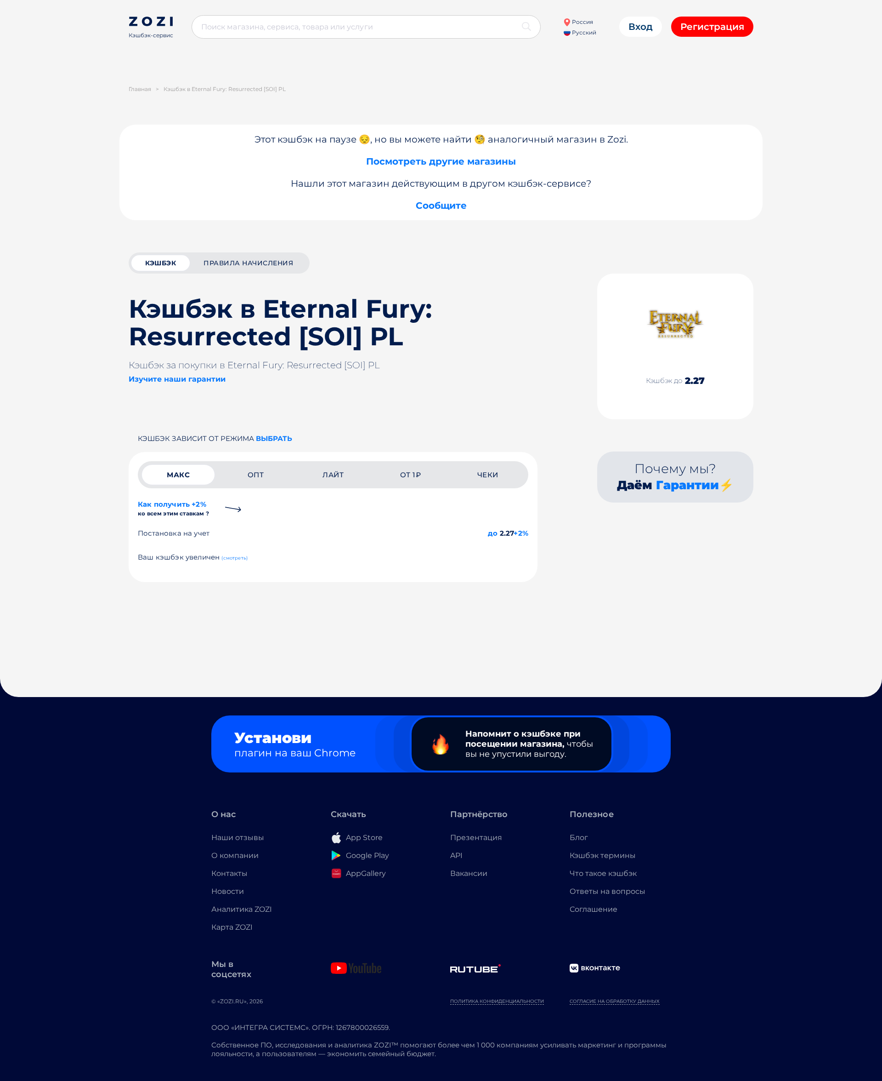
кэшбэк (160, 263)
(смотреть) (234, 558)
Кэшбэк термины (603, 855)
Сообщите (441, 205)
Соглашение (593, 909)
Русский (583, 32)
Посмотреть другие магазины (441, 161)
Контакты (229, 873)
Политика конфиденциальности (497, 1001)
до (493, 533)
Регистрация (712, 26)
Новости (227, 891)
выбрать (274, 438)
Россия (582, 21)
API (456, 855)
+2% (521, 533)
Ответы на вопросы (607, 891)
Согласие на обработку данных (615, 1001)
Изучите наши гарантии (177, 379)
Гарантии (687, 485)
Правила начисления (248, 263)
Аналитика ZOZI (241, 909)
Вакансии (468, 873)
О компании (235, 855)
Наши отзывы (237, 837)
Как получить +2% (173, 508)
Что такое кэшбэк (603, 873)
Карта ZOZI (232, 927)
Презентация (476, 837)
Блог (579, 837)
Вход (640, 26)
